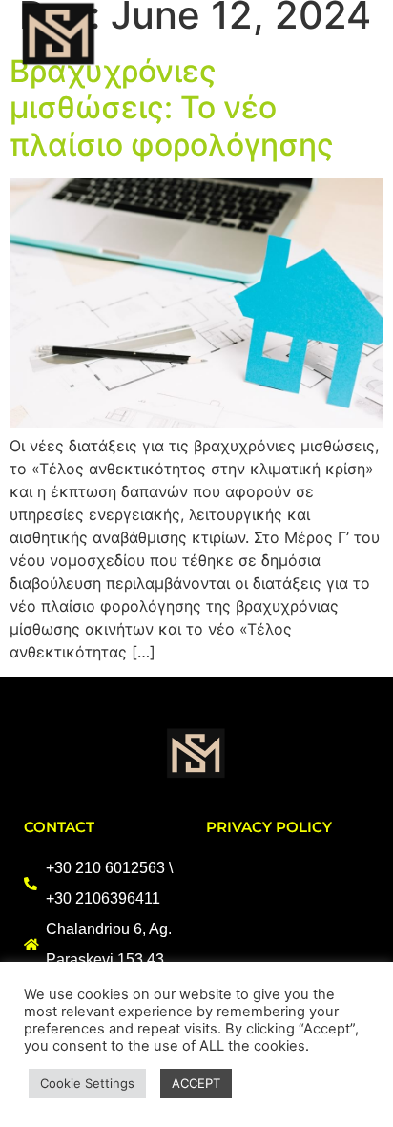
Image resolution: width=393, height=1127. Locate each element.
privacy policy (269, 827)
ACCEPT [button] (196, 1083)
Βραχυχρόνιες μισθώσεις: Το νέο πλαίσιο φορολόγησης (172, 107)
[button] (356, 35)
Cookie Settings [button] (87, 1083)
